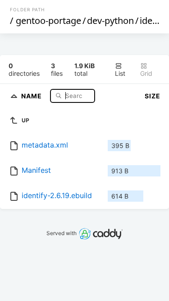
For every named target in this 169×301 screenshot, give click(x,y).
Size (152, 96)
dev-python (110, 20)
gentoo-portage (48, 20)
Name (32, 95)
